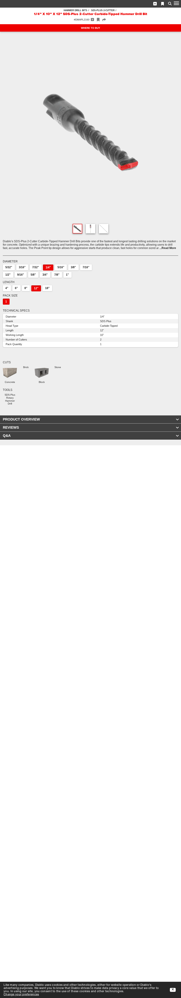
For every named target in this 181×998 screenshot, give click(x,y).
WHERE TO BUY (90, 28)
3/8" (73, 267)
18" (47, 288)
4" (6, 288)
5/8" (33, 274)
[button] (155, 4)
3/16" (22, 267)
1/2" (8, 274)
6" (16, 288)
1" (67, 274)
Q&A (7, 436)
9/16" (20, 274)
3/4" (45, 274)
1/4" (48, 267)
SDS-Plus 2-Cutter (103, 10)
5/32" (8, 267)
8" (25, 288)
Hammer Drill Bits (75, 10)
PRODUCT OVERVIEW (21, 419)
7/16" (86, 267)
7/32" (35, 267)
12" (36, 288)
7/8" (57, 274)
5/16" (60, 267)
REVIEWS (11, 427)
